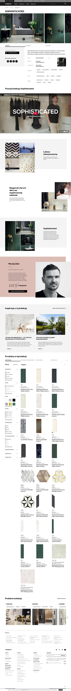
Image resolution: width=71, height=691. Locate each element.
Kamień (51, 606)
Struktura (17, 606)
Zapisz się (63, 655)
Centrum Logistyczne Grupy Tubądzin (24, 660)
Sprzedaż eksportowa (21, 676)
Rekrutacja (36, 654)
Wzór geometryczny (10, 606)
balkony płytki (32, 641)
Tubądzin (6, 7)
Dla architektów (20, 681)
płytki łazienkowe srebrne (10, 642)
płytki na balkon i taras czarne (23, 643)
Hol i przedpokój (54, 69)
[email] (8, 61)
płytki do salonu (45, 639)
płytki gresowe (20, 638)
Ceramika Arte (36, 666)
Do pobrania (8, 667)
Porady (7, 663)
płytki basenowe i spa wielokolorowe (46, 636)
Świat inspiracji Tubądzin (10, 670)
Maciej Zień (23, 606)
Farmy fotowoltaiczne (21, 663)
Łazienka (38, 69)
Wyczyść (14, 364)
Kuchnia (60, 69)
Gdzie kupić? (8, 665)
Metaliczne (39, 82)
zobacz (9, 348)
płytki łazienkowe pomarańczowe (9, 641)
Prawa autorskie (20, 666)
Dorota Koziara (8, 661)
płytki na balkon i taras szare (47, 642)
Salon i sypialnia (45, 69)
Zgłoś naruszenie (21, 679)
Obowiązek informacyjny (53, 688)
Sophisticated (17, 7)
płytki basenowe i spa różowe (47, 641)
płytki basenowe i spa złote (35, 639)
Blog (6, 673)
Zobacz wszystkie (61, 598)
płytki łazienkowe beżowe (58, 639)
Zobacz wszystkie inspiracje (58, 308)
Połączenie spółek (21, 657)
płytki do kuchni (56, 641)
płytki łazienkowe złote (46, 638)
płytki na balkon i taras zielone (11, 637)
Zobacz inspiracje (40, 62)
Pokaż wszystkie (8, 380)
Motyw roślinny (45, 606)
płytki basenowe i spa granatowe (58, 643)
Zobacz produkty (40, 66)
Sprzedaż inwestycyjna (22, 673)
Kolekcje (11, 7)
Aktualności (36, 658)
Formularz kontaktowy (22, 670)
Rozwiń (65, 661)
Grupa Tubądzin (20, 654)
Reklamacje (20, 678)
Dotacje (19, 665)
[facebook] (13, 61)
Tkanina (49, 82)
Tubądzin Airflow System (38, 663)
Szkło (44, 82)
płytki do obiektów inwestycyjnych (21, 640)
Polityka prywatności (62, 688)
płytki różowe (32, 642)
